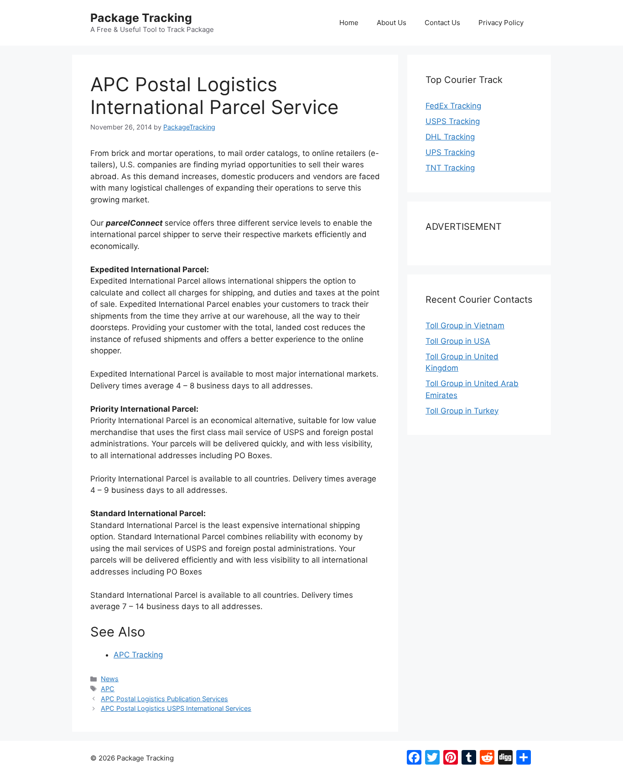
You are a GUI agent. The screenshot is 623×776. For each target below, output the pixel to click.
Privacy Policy (501, 22)
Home (348, 22)
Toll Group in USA (458, 341)
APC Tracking (138, 654)
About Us (391, 22)
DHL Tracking (450, 136)
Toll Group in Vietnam (465, 325)
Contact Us (442, 22)
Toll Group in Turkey (462, 410)
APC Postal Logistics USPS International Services (176, 708)
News (110, 679)
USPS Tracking (453, 121)
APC (107, 689)
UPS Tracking (450, 152)
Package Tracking (141, 18)
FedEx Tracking (453, 105)
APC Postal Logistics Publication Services (164, 699)
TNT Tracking (450, 167)
